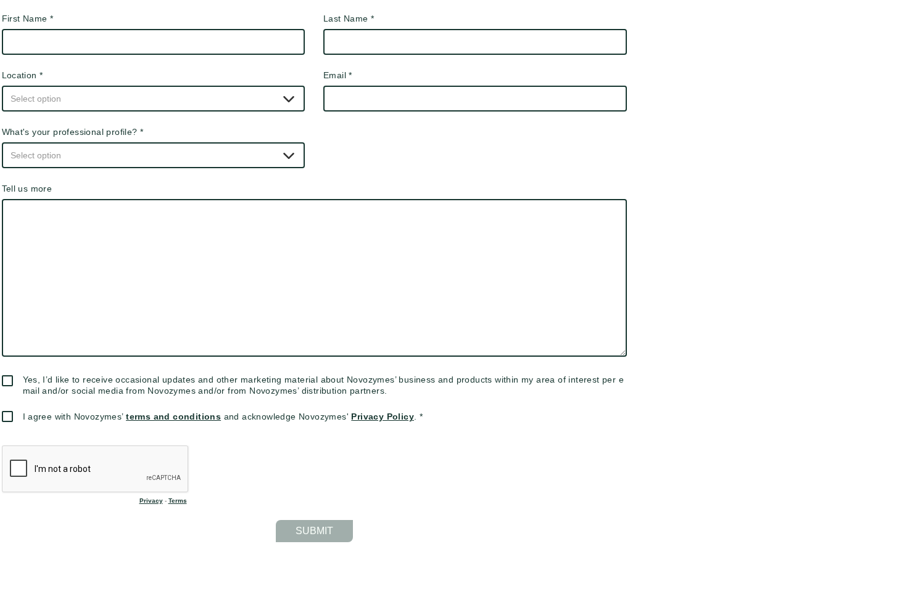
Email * (337, 75)
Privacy (151, 500)
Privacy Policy (382, 416)
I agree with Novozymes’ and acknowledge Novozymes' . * (223, 416)
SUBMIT (314, 531)
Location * (22, 75)
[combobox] (153, 99)
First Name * (28, 18)
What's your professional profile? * (73, 132)
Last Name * (348, 18)
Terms (177, 500)
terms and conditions (173, 416)
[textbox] (153, 98)
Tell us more (27, 188)
